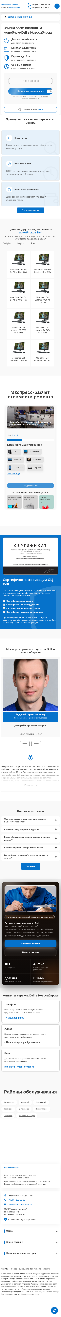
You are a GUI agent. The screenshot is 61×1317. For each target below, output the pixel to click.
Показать (30, 866)
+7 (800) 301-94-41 (41, 7)
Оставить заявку (30, 943)
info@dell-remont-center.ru (19, 1067)
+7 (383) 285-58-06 (41, 4)
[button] (25, 743)
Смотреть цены (30, 952)
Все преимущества (30, 210)
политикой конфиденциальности (35, 97)
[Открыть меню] (57, 6)
